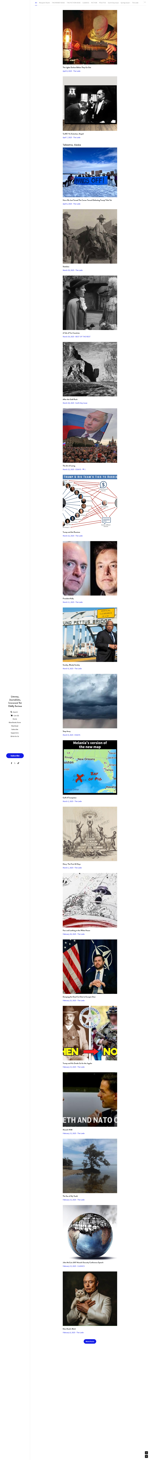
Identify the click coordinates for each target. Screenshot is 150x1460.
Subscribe (15, 755)
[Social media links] (11, 763)
